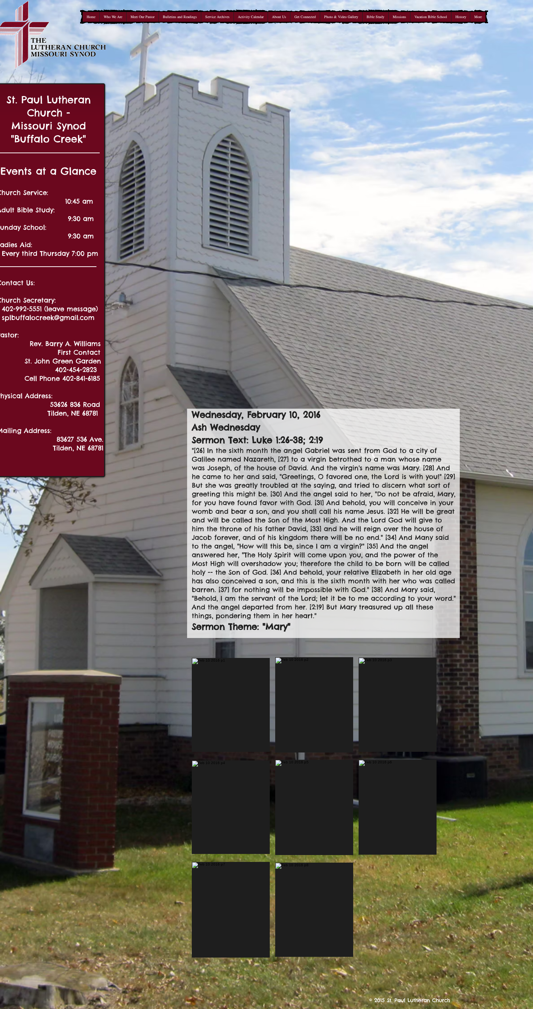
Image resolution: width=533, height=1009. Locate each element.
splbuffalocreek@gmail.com (48, 317)
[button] (231, 704)
